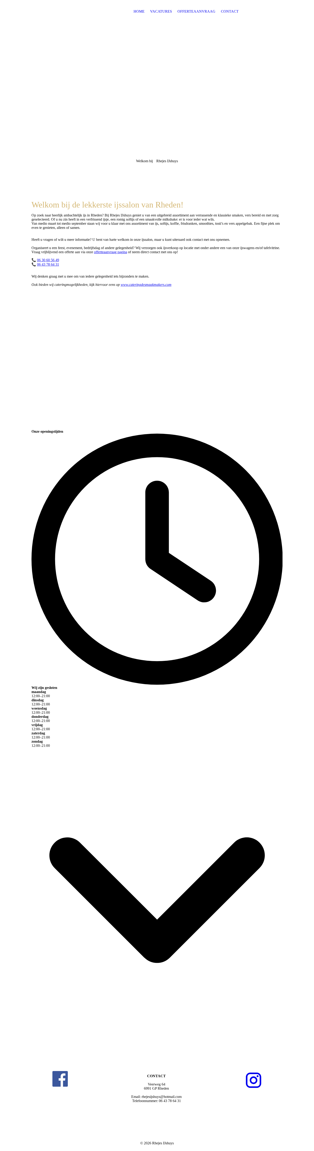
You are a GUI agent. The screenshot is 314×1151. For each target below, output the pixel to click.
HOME (139, 11)
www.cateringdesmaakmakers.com (146, 285)
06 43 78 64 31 (48, 264)
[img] (60, 11)
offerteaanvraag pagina (110, 252)
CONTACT (230, 11)
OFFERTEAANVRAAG (196, 11)
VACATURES (161, 11)
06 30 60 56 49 (48, 260)
